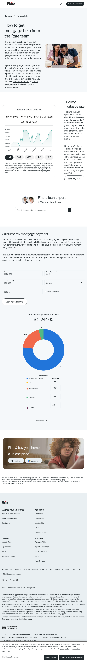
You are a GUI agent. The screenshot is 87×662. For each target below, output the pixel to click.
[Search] (69, 210)
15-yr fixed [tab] (26, 116)
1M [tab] (9, 157)
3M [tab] (19, 157)
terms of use (76, 649)
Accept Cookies (51, 657)
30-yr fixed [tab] (11, 116)
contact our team (21, 81)
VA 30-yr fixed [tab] (29, 122)
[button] (3, 4)
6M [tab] (29, 157)
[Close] (83, 644)
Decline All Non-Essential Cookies (71, 657)
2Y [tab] (49, 157)
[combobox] (64, 282)
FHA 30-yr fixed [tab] (43, 116)
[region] (43, 651)
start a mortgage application (21, 83)
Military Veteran (53, 291)
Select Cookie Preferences (10, 657)
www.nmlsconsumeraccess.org (54, 637)
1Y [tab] (39, 157)
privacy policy (64, 649)
